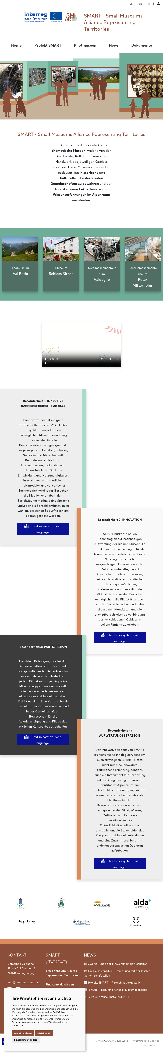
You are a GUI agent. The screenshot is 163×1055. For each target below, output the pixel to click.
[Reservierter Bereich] (159, 3)
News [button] (114, 45)
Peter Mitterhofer (143, 277)
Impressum (151, 1045)
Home (16, 45)
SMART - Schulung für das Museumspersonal (117, 990)
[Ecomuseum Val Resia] (20, 249)
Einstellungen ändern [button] (26, 1039)
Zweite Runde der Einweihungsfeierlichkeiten (117, 964)
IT (149, 3)
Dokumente (141, 45)
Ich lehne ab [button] (43, 1033)
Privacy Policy (139, 1040)
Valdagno (102, 274)
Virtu (91, 997)
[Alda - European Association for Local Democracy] (143, 903)
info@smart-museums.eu (23, 982)
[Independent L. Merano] (81, 922)
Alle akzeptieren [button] (23, 1033)
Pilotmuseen (85, 45)
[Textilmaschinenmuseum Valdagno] (102, 249)
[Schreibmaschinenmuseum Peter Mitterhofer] (143, 249)
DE (131, 3)
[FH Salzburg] (136, 922)
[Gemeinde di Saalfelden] (102, 903)
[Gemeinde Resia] (61, 903)
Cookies (154, 1040)
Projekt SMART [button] (47, 45)
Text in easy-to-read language (46, 529)
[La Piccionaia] (27, 922)
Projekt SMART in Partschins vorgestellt (114, 982)
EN (140, 3)
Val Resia (20, 271)
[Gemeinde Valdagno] (20, 903)
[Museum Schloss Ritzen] (61, 249)
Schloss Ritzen (61, 271)
